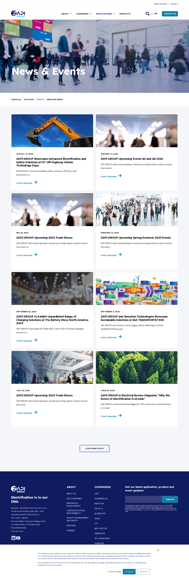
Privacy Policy (146, 510)
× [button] (158, 549)
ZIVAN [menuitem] (97, 518)
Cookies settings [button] (114, 572)
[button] (94, 448)
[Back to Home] (18, 13)
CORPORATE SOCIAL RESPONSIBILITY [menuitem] (76, 511)
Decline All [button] (144, 572)
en (155, 13)
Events (40, 99)
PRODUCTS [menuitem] (125, 14)
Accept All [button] (129, 572)
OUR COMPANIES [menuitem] (74, 498)
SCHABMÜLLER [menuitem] (101, 498)
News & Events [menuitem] (160, 4)
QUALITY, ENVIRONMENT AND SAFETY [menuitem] (78, 519)
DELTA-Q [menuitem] (98, 508)
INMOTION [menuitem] (99, 503)
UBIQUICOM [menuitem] (99, 533)
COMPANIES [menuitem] (82, 14)
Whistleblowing (17, 531)
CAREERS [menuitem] (71, 530)
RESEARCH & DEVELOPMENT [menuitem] (73, 504)
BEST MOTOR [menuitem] (100, 528)
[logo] (18, 489)
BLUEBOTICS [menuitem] (100, 513)
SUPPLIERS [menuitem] (71, 525)
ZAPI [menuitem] (96, 493)
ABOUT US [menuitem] (71, 493)
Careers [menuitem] (174, 4)
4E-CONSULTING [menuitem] (102, 538)
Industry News (55, 99)
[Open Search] (148, 13)
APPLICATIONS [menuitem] (104, 14)
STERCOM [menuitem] (99, 543)
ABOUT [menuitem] (64, 14)
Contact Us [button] (170, 14)
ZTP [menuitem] (96, 523)
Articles (29, 99)
